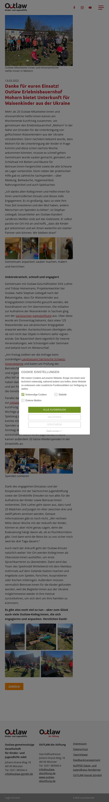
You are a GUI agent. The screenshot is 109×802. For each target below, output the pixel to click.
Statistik (63, 394)
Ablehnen (54, 417)
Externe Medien (33, 400)
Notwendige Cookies (36, 394)
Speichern (54, 424)
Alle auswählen (54, 409)
